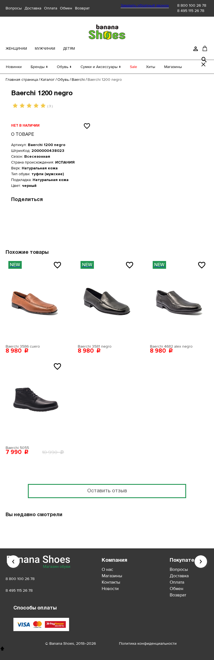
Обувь (63, 79)
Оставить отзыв (107, 491)
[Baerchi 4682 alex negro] (179, 300)
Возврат (82, 8)
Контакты (111, 582)
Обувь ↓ (64, 66)
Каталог (48, 79)
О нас (107, 569)
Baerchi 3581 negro (94, 346)
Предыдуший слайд (13, 561)
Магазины (173, 66)
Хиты (150, 66)
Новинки (14, 66)
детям (69, 48)
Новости (110, 588)
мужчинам (45, 48)
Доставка (33, 8)
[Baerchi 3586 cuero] (35, 300)
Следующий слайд (200, 561)
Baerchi (78, 79)
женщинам (16, 48)
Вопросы (14, 8)
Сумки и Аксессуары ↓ (101, 66)
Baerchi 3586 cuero (23, 346)
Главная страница (22, 79)
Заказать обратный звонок (145, 5)
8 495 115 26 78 (190, 10)
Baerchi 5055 (17, 448)
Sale (133, 66)
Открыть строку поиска (204, 59)
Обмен (66, 8)
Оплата (50, 8)
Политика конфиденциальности (148, 643)
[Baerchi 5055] (35, 401)
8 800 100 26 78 (191, 5)
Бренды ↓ (39, 66)
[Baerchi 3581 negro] (107, 300)
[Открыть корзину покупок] (205, 48)
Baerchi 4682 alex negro (171, 346)
